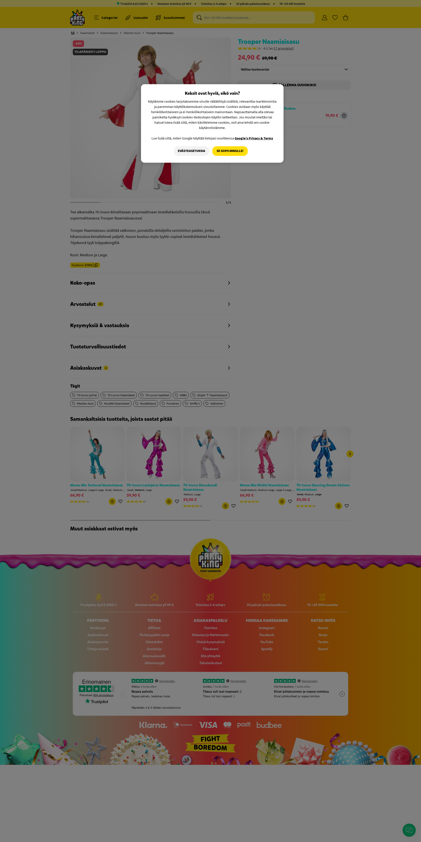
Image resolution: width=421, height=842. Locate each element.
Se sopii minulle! (230, 151)
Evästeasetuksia (191, 151)
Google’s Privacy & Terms (254, 138)
